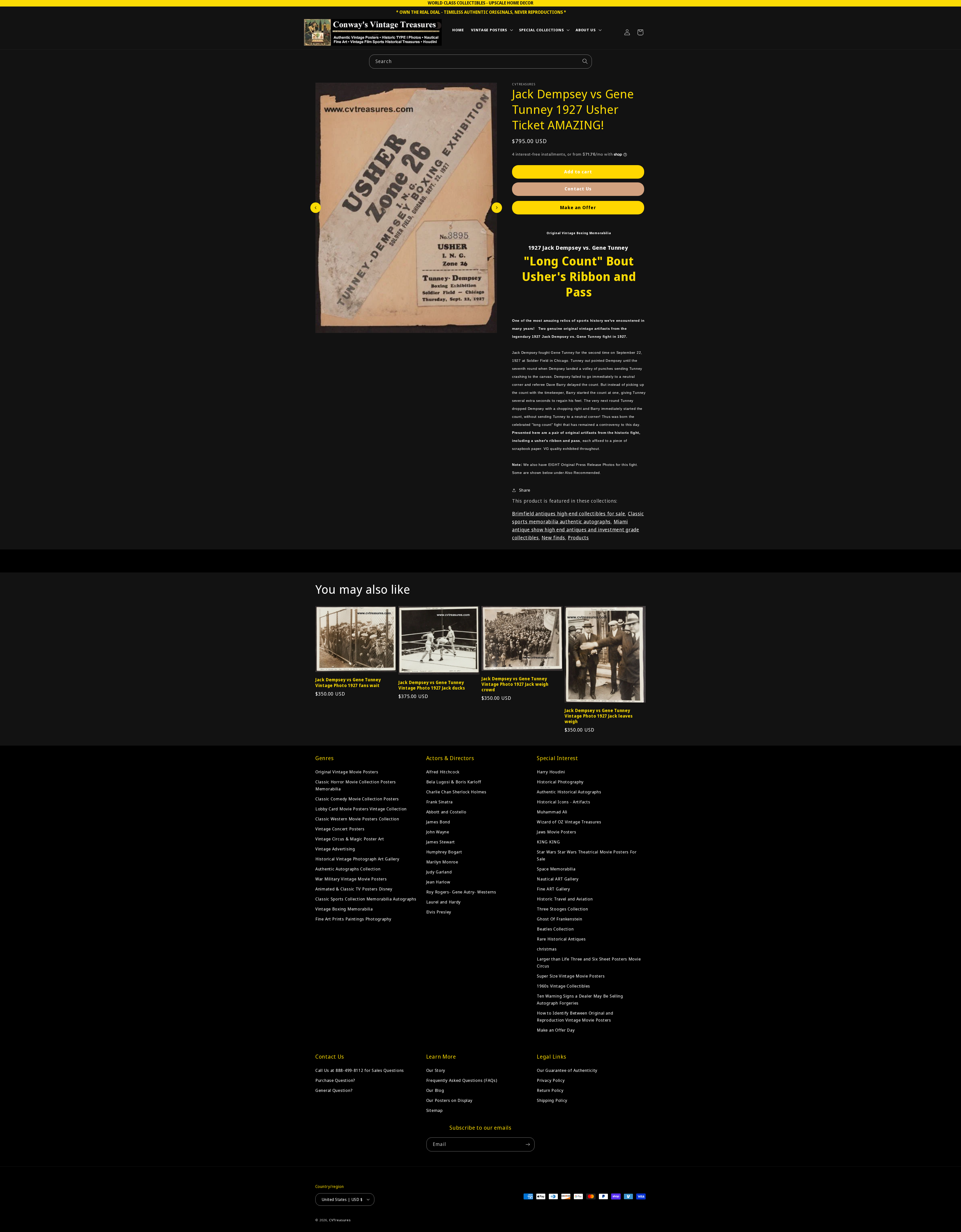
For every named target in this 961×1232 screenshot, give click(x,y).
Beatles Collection (555, 929)
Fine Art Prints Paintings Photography (353, 919)
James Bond (438, 822)
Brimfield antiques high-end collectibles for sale (568, 513)
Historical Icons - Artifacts (563, 802)
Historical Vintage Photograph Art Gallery (357, 859)
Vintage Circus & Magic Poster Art (349, 839)
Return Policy (550, 1090)
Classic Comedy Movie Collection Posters (357, 799)
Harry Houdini (551, 772)
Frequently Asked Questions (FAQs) (461, 1080)
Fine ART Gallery (553, 889)
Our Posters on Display (449, 1100)
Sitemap (434, 1110)
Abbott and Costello (446, 812)
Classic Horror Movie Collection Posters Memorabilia (355, 785)
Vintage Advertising (335, 849)
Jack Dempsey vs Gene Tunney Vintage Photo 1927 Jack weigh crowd (515, 684)
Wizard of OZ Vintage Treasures (569, 822)
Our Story (435, 1070)
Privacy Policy (551, 1080)
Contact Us (578, 189)
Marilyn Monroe (442, 862)
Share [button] (524, 490)
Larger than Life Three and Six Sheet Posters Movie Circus (589, 962)
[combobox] (480, 61)
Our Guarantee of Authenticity (567, 1070)
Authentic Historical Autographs (569, 792)
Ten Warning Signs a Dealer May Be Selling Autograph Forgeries (580, 999)
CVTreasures (340, 1220)
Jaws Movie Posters (556, 832)
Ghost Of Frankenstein (559, 919)
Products (578, 537)
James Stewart (440, 842)
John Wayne (437, 832)
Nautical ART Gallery (557, 879)
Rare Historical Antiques (561, 939)
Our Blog (435, 1090)
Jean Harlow (438, 882)
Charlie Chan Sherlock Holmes (456, 792)
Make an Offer (578, 207)
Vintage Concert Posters (340, 829)
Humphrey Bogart (444, 852)
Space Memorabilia (556, 869)
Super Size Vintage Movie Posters (571, 976)
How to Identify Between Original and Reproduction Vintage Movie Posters (575, 1016)
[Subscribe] (527, 1144)
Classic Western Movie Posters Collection (357, 819)
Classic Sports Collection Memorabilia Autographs (365, 899)
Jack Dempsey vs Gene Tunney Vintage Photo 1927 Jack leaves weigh (599, 716)
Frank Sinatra (439, 802)
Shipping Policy (552, 1100)
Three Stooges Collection (562, 909)
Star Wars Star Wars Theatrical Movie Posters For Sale (587, 855)
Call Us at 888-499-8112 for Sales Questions (359, 1070)
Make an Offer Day (556, 1030)
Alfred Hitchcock (443, 772)
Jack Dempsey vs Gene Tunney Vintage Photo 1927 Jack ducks (431, 685)
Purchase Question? (335, 1080)
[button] (491, 31)
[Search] (585, 61)
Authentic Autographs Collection (347, 869)
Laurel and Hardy (443, 902)
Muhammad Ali (552, 812)
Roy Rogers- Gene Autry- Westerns (461, 892)
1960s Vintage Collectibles (563, 986)
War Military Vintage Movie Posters (351, 879)
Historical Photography (560, 782)
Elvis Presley (438, 912)
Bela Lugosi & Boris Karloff (453, 782)
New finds (553, 537)
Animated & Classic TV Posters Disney (353, 889)
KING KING (548, 842)
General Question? (333, 1090)
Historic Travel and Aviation (565, 899)
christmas (547, 949)
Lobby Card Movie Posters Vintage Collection (361, 809)
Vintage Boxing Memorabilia (344, 909)
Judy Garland (439, 872)
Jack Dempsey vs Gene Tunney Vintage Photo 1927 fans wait (348, 682)
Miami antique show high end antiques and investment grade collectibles (575, 529)
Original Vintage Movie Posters (346, 772)
